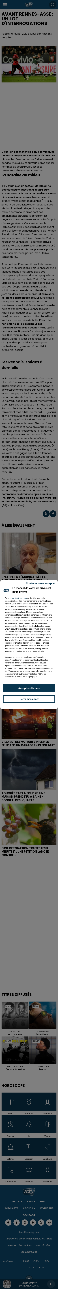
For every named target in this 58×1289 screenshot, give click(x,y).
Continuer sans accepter (40, 583)
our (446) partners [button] (19, 598)
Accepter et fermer (29, 688)
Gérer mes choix (29, 699)
